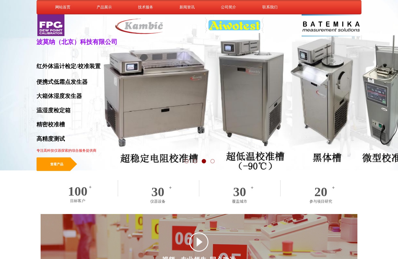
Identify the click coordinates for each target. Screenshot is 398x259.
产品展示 (104, 7)
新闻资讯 (187, 7)
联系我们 (270, 7)
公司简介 (228, 7)
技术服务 (145, 7)
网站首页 (62, 7)
